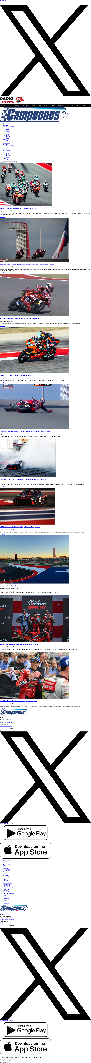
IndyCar (73, 105)
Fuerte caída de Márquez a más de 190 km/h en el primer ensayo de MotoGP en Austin (25, 431)
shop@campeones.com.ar (6, 726)
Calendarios (5, 871)
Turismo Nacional (86, 105)
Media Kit (5, 861)
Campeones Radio (7, 885)
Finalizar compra (6, 898)
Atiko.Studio (14, 1060)
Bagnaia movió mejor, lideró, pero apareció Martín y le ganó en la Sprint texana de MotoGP (27, 264)
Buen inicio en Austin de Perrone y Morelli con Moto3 (15, 375)
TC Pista (22, 105)
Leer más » (2, 217)
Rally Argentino (43, 105)
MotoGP (66, 105)
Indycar (7, 135)
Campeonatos (6, 873)
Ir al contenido (3, 0)
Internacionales (6, 131)
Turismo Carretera (10, 126)
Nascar (7, 138)
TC (54, 105)
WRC (78, 105)
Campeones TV (6, 884)
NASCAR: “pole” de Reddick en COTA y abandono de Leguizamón (20, 527)
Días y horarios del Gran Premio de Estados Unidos (15, 586)
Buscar (1, 162)
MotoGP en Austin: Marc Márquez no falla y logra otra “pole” (18, 701)
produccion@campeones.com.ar (7, 722)
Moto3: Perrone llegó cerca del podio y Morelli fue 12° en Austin (18, 208)
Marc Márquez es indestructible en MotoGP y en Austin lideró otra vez (20, 318)
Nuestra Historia (6, 860)
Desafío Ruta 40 (7, 105)
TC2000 (7, 129)
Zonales (35, 105)
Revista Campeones (7, 883)
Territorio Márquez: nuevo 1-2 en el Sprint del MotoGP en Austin (19, 644)
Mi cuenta (5, 896)
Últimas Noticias (6, 123)
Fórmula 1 (60, 105)
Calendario (5, 139)
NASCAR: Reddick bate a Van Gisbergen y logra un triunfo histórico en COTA (23, 479)
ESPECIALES (6, 870)
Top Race (15, 105)
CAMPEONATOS (7, 140)
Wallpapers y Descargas (8, 886)
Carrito (4, 895)
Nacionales (5, 125)
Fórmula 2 (8, 134)
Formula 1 (8, 132)
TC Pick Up (28, 105)
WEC (50, 105)
